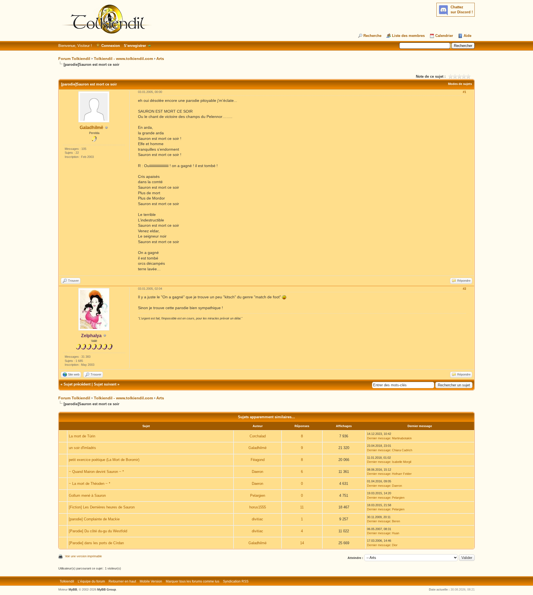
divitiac (257, 519)
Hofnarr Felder (402, 473)
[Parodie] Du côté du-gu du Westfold (98, 531)
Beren (396, 521)
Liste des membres (408, 36)
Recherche (372, 36)
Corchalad (258, 436)
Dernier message (378, 438)
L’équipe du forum (91, 581)
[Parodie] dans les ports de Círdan (96, 543)
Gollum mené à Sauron (87, 495)
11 (302, 507)
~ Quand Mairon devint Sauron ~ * (96, 472)
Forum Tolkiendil (74, 58)
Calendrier (444, 36)
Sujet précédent (77, 384)
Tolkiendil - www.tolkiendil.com (123, 58)
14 (302, 543)
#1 (464, 92)
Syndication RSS (235, 581)
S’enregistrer (135, 46)
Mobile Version (151, 581)
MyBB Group (106, 589)
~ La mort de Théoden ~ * (89, 483)
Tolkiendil (67, 581)
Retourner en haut (122, 581)
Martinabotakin (402, 438)
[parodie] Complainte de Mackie (94, 519)
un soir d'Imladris (82, 448)
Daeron (257, 472)
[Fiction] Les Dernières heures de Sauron (102, 507)
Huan (395, 533)
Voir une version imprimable (83, 556)
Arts (160, 58)
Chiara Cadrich (402, 450)
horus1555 (257, 507)
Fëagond (258, 460)
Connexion (110, 46)
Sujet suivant (105, 384)
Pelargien (257, 495)
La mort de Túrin (82, 436)
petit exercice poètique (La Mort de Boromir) (104, 460)
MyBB (73, 589)
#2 (464, 288)
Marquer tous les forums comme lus (192, 581)
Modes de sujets (460, 83)
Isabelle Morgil (401, 461)
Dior (395, 545)
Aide (467, 36)
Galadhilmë (91, 127)
